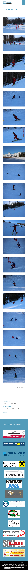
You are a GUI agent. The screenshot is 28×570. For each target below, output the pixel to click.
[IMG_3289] (14, 309)
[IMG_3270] (14, 69)
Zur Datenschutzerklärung (17, 567)
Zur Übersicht (6, 414)
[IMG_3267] (14, 32)
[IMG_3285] (14, 254)
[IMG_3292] (14, 346)
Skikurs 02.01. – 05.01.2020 (9, 403)
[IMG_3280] (14, 217)
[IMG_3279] (14, 198)
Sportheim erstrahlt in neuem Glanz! (12, 408)
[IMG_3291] (14, 327)
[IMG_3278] (14, 180)
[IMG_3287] (14, 290)
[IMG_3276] (14, 143)
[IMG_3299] (14, 383)
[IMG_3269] (14, 51)
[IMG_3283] (14, 235)
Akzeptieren (7, 567)
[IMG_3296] (14, 364)
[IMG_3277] (14, 161)
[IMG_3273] (14, 106)
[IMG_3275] (14, 124)
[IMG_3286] (14, 272)
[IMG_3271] (14, 88)
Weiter (23, 387)
